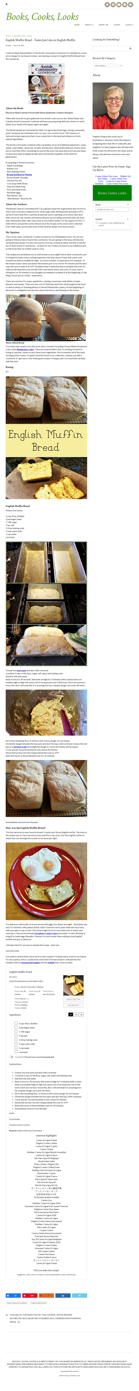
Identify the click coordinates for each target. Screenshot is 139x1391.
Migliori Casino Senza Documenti (46, 1221)
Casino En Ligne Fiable (46, 1140)
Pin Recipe (73, 1005)
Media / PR (103, 25)
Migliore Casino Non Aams (46, 1209)
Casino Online (46, 1149)
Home (77, 25)
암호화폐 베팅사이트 (46, 1194)
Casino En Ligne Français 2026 (46, 1242)
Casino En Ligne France (46, 1155)
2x (76, 1014)
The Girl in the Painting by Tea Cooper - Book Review (41, 1314)
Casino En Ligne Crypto (46, 1146)
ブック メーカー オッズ (46, 1191)
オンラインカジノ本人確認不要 (46, 1188)
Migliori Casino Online (46, 1143)
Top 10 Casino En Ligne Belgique (46, 1239)
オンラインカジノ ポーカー (46, 1260)
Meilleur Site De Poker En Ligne (46, 1170)
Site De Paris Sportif (46, 1182)
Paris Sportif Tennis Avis (46, 1179)
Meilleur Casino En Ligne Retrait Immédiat (46, 1152)
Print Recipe (73, 999)
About (88, 25)
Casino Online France (46, 1257)
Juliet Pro (75, 1371)
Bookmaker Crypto (46, 1173)
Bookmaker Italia (46, 1161)
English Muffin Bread (38, 1303)
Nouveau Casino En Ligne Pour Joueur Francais (46, 1206)
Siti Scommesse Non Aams (46, 1212)
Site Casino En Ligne (46, 1227)
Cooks (117, 25)
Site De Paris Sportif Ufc (46, 1185)
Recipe (29, 36)
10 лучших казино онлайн (46, 1197)
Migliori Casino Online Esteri (46, 1167)
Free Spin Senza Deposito (46, 1236)
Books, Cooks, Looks (42, 17)
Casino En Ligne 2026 (46, 1215)
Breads (8, 36)
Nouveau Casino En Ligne (46, 1248)
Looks (128, 25)
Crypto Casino (46, 1230)
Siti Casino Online (46, 1251)
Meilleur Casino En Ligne (46, 1218)
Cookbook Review (18, 36)
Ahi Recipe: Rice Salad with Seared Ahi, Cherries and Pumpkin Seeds (45, 1320)
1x (71, 1014)
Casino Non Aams (46, 1254)
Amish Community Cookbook (17, 1303)
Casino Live (46, 1200)
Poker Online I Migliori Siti (46, 1164)
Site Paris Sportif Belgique (46, 1158)
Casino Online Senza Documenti (46, 1233)
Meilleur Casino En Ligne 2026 (46, 1203)
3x (81, 1014)
